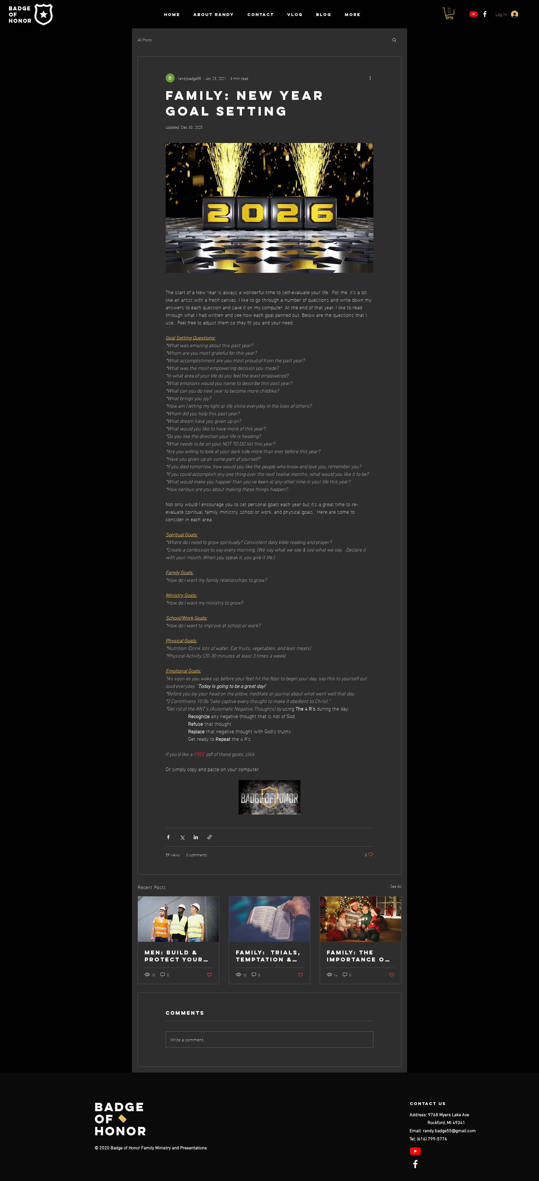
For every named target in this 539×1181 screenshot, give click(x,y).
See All (395, 886)
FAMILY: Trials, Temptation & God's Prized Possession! (268, 956)
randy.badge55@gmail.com (449, 1131)
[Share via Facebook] (168, 837)
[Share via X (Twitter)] (182, 837)
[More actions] (370, 78)
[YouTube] (474, 14)
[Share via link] (209, 837)
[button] (449, 13)
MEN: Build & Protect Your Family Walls (174, 956)
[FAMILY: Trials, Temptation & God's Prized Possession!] (269, 919)
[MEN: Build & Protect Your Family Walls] (178, 919)
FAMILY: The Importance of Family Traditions (358, 956)
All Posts (145, 39)
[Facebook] (485, 14)
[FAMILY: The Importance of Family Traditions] (360, 919)
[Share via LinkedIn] (195, 837)
